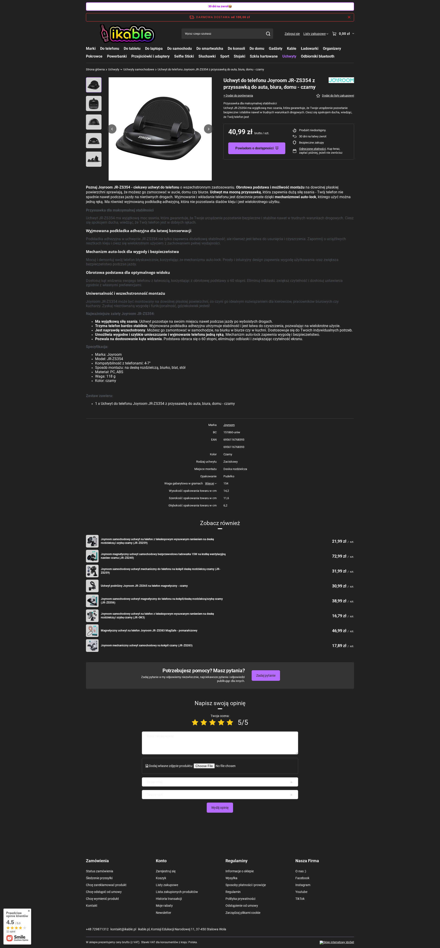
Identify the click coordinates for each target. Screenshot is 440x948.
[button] (111, 128)
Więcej (209, 483)
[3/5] (212, 722)
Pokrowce (94, 56)
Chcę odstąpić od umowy (104, 892)
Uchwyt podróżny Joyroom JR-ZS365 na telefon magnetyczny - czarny (144, 585)
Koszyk (161, 878)
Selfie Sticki (184, 56)
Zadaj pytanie (265, 675)
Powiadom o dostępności (254, 148)
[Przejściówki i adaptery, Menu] (172, 56)
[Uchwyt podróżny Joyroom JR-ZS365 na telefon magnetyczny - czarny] (92, 586)
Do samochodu (179, 48)
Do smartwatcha (209, 48)
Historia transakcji (169, 899)
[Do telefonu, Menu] (121, 48)
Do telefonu (109, 48)
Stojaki (239, 56)
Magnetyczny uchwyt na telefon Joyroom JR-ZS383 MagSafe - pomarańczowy (149, 630)
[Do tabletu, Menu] (143, 48)
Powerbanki (117, 56)
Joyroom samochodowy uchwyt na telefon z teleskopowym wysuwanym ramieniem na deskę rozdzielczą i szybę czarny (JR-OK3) (157, 615)
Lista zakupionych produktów (177, 892)
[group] (160, 129)
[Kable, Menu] (298, 48)
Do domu (257, 48)
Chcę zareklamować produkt (106, 885)
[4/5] (221, 722)
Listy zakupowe (167, 885)
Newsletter (163, 913)
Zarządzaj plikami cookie (243, 913)
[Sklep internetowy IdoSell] (337, 942)
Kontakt (91, 905)
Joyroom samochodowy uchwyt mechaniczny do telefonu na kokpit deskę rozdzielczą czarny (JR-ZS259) (160, 570)
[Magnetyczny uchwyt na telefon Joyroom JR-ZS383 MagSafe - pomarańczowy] (92, 630)
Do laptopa (154, 48)
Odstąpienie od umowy (242, 905)
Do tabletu (132, 48)
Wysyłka (231, 878)
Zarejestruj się (166, 871)
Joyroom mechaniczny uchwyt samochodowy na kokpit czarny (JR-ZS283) (146, 645)
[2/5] (204, 722)
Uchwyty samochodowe (138, 69)
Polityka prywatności (240, 899)
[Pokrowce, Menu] (105, 56)
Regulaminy (237, 860)
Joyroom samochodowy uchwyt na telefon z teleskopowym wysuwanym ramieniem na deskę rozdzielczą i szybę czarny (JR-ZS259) (157, 541)
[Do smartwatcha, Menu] (225, 48)
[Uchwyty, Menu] (298, 56)
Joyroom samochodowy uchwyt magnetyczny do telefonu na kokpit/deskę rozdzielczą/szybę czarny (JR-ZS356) (162, 600)
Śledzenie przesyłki (99, 878)
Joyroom (229, 425)
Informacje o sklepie (240, 871)
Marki (91, 48)
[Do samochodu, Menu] (194, 48)
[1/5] (195, 722)
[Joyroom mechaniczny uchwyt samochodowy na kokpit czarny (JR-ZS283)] (92, 645)
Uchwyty (289, 56)
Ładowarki (309, 48)
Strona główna (95, 69)
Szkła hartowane (264, 56)
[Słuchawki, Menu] (218, 56)
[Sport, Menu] (231, 56)
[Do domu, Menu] (266, 48)
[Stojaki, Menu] (247, 56)
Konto (161, 860)
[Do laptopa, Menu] (165, 48)
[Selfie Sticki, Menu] (196, 56)
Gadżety (275, 48)
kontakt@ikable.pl (123, 929)
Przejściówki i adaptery (150, 56)
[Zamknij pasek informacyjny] (349, 17)
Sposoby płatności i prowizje (246, 885)
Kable (291, 48)
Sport (224, 56)
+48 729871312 (97, 929)
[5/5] (230, 722)
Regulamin (233, 892)
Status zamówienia (99, 871)
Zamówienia (97, 860)
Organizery (332, 48)
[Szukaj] (268, 33)
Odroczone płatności (312, 148)
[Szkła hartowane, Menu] (280, 56)
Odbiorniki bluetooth (317, 56)
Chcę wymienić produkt (102, 899)
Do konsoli (236, 48)
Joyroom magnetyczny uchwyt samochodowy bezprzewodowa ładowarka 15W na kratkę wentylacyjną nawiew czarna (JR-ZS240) (163, 556)
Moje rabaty (164, 905)
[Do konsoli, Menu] (247, 48)
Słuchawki (207, 56)
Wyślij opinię (219, 807)
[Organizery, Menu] (343, 48)
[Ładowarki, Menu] (320, 48)
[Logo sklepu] (128, 33)
